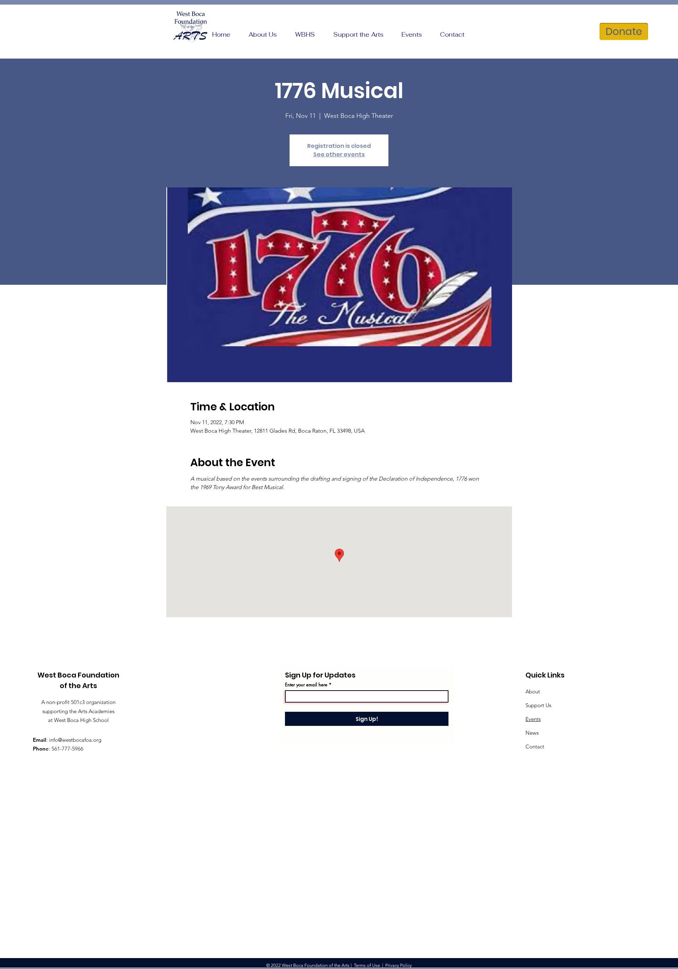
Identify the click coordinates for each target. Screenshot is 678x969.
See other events (339, 154)
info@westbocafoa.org (75, 739)
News (532, 732)
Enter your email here (306, 684)
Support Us (538, 705)
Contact (534, 746)
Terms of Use (367, 965)
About (532, 691)
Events (533, 719)
